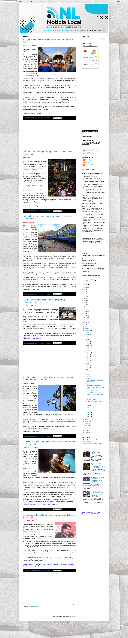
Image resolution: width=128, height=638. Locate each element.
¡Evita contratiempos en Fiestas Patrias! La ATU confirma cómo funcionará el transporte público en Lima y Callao (97, 494)
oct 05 (88, 408)
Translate (94, 153)
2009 (84, 320)
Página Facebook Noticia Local (91, 440)
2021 (84, 298)
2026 (84, 287)
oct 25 (88, 345)
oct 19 (88, 356)
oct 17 (88, 361)
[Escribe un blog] (56, 118)
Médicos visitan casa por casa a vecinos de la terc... (94, 398)
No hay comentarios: (46, 117)
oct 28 (88, 339)
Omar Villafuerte (89, 164)
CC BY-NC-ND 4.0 (86, 280)
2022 (84, 296)
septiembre (88, 419)
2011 (84, 315)
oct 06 (88, 405)
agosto (87, 421)
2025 (84, 289)
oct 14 (88, 367)
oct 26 (88, 343)
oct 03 (88, 412)
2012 (84, 313)
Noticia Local (88, 162)
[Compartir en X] (57, 118)
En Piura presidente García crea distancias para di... (94, 402)
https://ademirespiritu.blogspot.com (92, 443)
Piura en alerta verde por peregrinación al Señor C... (93, 384)
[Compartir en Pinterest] (61, 118)
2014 (84, 309)
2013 (84, 311)
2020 (84, 300)
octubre (87, 330)
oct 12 (88, 372)
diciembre (87, 326)
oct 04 (88, 410)
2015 (84, 307)
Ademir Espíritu (89, 160)
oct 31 (88, 332)
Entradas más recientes (29, 604)
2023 (84, 293)
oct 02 (88, 414)
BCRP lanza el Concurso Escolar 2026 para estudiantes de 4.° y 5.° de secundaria (97, 479)
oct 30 (88, 334)
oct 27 (88, 341)
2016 (84, 304)
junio (86, 426)
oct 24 (88, 348)
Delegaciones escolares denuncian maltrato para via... (95, 388)
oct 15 (88, 365)
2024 (84, 291)
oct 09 (88, 378)
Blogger (73, 616)
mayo (86, 428)
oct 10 (88, 376)
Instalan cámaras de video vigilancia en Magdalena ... (95, 395)
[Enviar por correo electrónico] (54, 118)
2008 (84, 322)
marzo (86, 432)
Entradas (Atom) (34, 606)
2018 (84, 302)
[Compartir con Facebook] (59, 118)
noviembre (88, 328)
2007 (84, 324)
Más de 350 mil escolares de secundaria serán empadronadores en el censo (44, 301)
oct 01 (88, 416)
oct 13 (88, 369)
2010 (84, 318)
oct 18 (88, 358)
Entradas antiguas (71, 604)
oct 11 (87, 374)
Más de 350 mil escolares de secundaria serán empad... (93, 391)
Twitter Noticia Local (88, 441)
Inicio (50, 604)
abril (86, 430)
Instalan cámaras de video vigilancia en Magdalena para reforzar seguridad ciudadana (48, 378)
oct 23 (88, 350)
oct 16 (88, 363)
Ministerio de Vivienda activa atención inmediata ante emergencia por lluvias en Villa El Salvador (98, 465)
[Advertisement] (49, 135)
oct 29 (88, 337)
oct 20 (88, 354)
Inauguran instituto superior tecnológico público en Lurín (98, 452)
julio (86, 423)
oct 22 (88, 352)
